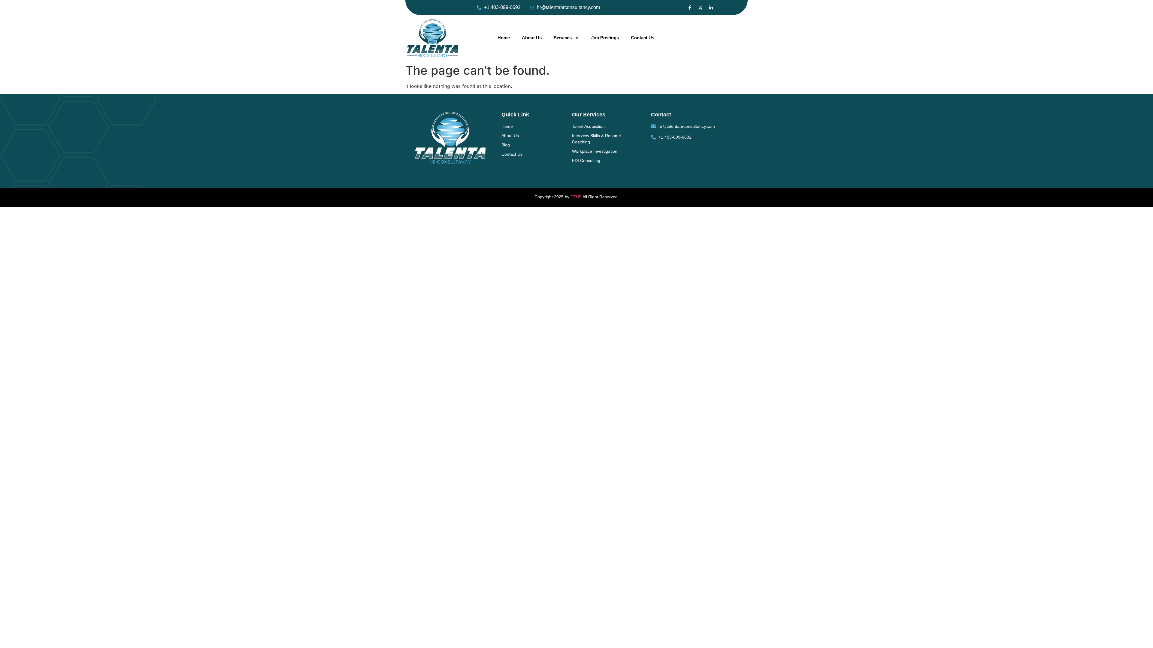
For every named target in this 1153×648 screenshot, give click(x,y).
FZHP (576, 196)
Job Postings (605, 37)
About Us (532, 37)
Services (563, 37)
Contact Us (642, 37)
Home (504, 37)
